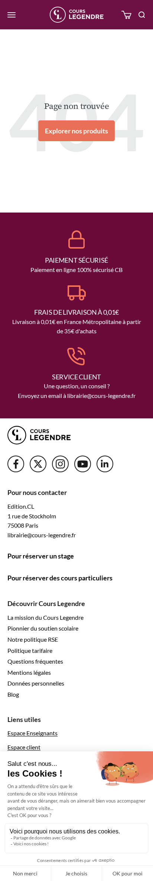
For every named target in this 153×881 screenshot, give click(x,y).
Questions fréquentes (35, 661)
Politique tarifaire (29, 650)
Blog (13, 694)
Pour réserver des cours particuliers (60, 578)
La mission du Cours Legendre (45, 617)
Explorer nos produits (76, 131)
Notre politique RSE (32, 639)
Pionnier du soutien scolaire (42, 628)
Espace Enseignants (32, 732)
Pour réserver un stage (40, 556)
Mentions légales (29, 672)
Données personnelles (35, 683)
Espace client (23, 747)
